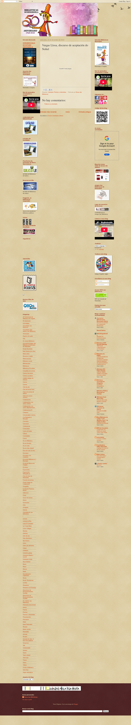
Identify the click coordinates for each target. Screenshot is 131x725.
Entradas (99, 281)
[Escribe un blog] (46, 90)
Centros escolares (28, 376)
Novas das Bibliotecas (30, 697)
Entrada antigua (85, 112)
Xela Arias (25, 670)
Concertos (25, 421)
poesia (24, 607)
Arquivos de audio (28, 336)
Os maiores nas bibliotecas (27, 601)
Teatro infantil (26, 655)
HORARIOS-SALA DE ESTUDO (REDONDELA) (29, 45)
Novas (24, 578)
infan (24, 505)
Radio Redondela (27, 624)
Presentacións (27, 617)
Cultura (25, 433)
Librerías (25, 533)
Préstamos (26, 619)
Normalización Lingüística (27, 574)
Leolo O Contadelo (28, 523)
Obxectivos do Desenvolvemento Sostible (28, 597)
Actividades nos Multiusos (27, 326)
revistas (25, 634)
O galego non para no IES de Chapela (102, 448)
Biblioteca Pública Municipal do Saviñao (102, 392)
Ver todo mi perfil (27, 699)
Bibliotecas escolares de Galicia (100, 408)
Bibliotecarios (26, 363)
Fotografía (25, 486)
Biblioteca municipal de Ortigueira (101, 381)
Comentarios (100, 284)
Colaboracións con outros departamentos (29, 406)
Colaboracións (27, 399)
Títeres (25, 660)
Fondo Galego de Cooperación (27, 483)
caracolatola (100, 437)
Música (25, 569)
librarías (25, 531)
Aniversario (26, 333)
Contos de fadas (27, 431)
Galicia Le (25, 493)
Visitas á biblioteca (28, 667)
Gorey (24, 495)
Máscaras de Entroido (102, 423)
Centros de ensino (28, 373)
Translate (101, 249)
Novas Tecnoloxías (28, 580)
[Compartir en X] (48, 90)
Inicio (68, 112)
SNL (24, 645)
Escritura (25, 467)
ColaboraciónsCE (27, 410)
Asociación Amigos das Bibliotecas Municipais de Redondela (29, 345)
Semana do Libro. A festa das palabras (28, 639)
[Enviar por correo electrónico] (44, 90)
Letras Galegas (27, 528)
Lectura (25, 518)
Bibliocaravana (27, 358)
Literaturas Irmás (27, 559)
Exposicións (26, 469)
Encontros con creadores (27, 456)
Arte (24, 338)
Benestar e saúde (28, 356)
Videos (25, 665)
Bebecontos (26, 354)
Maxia (24, 564)
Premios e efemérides (60, 92)
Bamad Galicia (101, 330)
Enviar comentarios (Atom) (55, 115)
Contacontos (26, 428)
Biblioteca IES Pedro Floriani (101, 369)
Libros (24, 543)
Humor (24, 500)
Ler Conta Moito (27, 526)
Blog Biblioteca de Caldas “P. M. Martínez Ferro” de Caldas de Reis (102, 419)
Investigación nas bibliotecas (28, 513)
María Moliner (26, 562)
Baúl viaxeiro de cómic (29, 351)
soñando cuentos (102, 463)
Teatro (24, 653)
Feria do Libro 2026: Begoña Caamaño (102, 400)
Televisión (25, 657)
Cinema (25, 384)
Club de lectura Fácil (28, 389)
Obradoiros (26, 585)
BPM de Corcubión (102, 428)
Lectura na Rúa (27, 521)
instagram (25, 507)
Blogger (76, 704)
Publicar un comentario (50, 104)
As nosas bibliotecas (28, 341)
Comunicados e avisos (29, 415)
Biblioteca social (27, 361)
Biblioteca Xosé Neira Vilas (101, 397)
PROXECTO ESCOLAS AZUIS (101, 337)
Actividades (26, 323)
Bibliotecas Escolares (29, 368)
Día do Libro (26, 445)
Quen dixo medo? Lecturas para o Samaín (101, 457)
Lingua (24, 548)
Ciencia (25, 382)
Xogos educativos (28, 672)
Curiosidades (26, 436)
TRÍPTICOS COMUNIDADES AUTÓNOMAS (101, 347)
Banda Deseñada (27, 349)
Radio (24, 622)
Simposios (26, 643)
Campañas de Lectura (29, 371)
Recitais (25, 627)
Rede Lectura (101, 454)
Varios (24, 662)
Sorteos (25, 650)
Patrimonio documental (29, 605)
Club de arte (26, 387)
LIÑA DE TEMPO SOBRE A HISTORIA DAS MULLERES (102, 374)
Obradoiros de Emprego (29, 587)
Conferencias (26, 426)
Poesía (25, 609)
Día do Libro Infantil (28, 448)
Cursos (25, 438)
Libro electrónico (27, 538)
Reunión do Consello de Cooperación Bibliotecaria (102, 324)
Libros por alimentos (28, 545)
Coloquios (25, 412)
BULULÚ (99, 465)
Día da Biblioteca (27, 441)
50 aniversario (27, 321)
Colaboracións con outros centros (28, 403)
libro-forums (26, 540)
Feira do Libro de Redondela (27, 476)
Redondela (26, 631)
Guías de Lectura (27, 497)
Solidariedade (26, 648)
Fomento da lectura (28, 480)
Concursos (26, 423)
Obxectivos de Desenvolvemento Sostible (28, 591)
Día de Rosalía (27, 443)
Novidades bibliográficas (100, 385)
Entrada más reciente (48, 112)
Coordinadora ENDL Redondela (102, 445)
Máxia (24, 566)
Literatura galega (27, 553)
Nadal (24, 571)
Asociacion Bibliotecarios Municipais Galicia (102, 319)
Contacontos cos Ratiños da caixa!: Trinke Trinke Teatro (102, 431)
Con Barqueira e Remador (27, 418)
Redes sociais (27, 629)
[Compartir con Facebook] (50, 90)
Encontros (25, 453)
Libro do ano (26, 536)
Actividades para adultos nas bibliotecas (29, 330)
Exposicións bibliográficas (26, 472)
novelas (25, 582)
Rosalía (25, 636)
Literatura (50, 92)
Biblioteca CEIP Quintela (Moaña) (102, 343)
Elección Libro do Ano (29, 450)
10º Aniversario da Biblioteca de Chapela (29, 317)
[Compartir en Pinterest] (51, 90)
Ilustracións (26, 502)
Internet (25, 510)
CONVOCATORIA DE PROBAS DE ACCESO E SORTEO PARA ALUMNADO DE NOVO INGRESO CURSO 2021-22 (102, 360)
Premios (25, 612)
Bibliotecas (26, 366)
